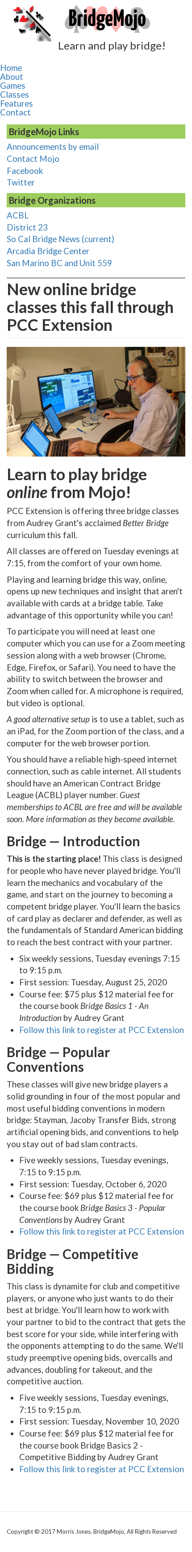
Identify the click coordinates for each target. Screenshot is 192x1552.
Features (16, 103)
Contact (15, 112)
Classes (14, 94)
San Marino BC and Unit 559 (59, 263)
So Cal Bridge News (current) (60, 239)
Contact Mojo (33, 159)
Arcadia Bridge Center (48, 251)
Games (12, 85)
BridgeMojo (107, 19)
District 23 (27, 227)
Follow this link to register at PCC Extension (101, 1030)
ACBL (18, 215)
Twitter (21, 182)
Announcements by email (53, 147)
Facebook (25, 171)
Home (11, 67)
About (11, 76)
